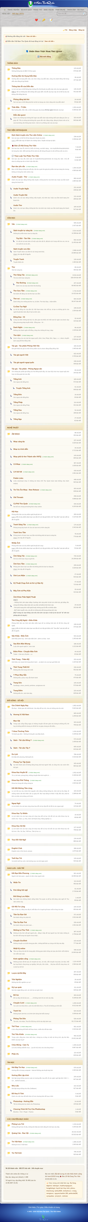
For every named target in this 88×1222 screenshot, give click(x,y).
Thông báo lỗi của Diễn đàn (23, 86)
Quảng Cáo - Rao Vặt (20, 1133)
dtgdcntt (49, 1186)
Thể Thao (15, 1026)
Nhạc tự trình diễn (20, 449)
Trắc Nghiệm (17, 979)
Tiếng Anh (17, 379)
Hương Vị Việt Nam (21, 714)
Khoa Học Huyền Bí (19, 772)
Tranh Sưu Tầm (19, 532)
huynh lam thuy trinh (63, 1188)
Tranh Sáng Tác (19, 524)
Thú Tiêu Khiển (18, 1034)
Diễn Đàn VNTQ (18, 14)
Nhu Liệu (15, 1086)
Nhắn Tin (17, 882)
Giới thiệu (32, 1207)
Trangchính (4, 10)
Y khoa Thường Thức (20, 731)
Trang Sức (17, 683)
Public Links (18, 478)
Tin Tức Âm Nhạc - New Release (26, 490)
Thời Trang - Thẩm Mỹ (20, 659)
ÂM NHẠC (16, 434)
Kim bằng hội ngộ (20, 890)
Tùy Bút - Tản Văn (23, 238)
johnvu (72, 1188)
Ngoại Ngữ (16, 803)
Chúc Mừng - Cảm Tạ (20, 1045)
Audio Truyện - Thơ (19, 177)
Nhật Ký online (19, 948)
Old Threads (18, 497)
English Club (17, 848)
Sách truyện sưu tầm (21, 249)
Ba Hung (73, 1183)
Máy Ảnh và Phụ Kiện (22, 591)
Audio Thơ (17, 205)
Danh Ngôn (17, 327)
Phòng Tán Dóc (19, 1019)
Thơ (13, 267)
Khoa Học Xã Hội (18, 826)
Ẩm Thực (80, 10)
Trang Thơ (37, 10)
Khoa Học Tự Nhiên (20, 813)
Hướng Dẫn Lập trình (20, 1075)
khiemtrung (50, 1191)
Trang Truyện (13, 10)
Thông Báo (16, 68)
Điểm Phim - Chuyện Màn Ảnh (25, 651)
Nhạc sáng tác (19, 441)
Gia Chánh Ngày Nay (20, 705)
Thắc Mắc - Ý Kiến (19, 107)
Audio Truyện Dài (20, 195)
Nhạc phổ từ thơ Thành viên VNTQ (27, 457)
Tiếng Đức (17, 394)
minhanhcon (67, 1191)
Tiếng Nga (17, 419)
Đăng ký (81, 30)
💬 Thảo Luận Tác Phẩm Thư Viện (25, 156)
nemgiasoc (50, 1193)
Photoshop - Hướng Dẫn (23, 1101)
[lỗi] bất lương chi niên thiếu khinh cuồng (68, 1174)
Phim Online (60, 10)
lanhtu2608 (58, 1191)
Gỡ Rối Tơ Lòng (18, 907)
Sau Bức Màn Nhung (21, 644)
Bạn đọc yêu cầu (18, 166)
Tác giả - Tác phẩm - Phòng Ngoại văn (27, 369)
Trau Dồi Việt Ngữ (19, 840)
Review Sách (26, 10)
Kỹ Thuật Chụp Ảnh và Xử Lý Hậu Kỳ (28, 583)
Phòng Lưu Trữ (18, 1124)
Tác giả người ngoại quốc (23, 362)
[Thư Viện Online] (44, 4)
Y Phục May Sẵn (19, 675)
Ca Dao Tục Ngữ (20, 307)
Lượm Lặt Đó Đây (19, 973)
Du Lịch (15, 754)
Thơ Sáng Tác (19, 275)
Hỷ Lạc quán (17, 987)
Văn (13, 224)
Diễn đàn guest (19, 115)
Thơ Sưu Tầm (19, 291)
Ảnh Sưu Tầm (19, 564)
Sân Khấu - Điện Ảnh (20, 636)
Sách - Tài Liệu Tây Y (21, 748)
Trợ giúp (40, 1207)
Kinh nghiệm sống (20, 959)
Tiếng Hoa (17, 410)
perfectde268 (73, 1193)
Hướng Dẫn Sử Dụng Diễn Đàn (24, 76)
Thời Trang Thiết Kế (21, 667)
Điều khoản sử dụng (52, 1207)
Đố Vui (16, 995)
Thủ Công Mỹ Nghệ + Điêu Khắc (24, 620)
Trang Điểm (18, 690)
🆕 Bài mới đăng (44, 57)
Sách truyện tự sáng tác (23, 230)
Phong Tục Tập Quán (21, 762)
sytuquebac (50, 1196)
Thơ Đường (21, 283)
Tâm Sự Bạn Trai (20, 922)
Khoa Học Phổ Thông (20, 780)
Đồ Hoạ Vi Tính (18, 1093)
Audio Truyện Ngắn (21, 189)
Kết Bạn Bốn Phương (20, 873)
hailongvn (56, 1186)
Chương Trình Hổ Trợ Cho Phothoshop (29, 1109)
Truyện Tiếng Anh (23, 388)
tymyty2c (58, 1196)
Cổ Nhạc (16, 464)
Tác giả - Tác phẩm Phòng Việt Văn (26, 346)
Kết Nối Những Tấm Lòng (22, 788)
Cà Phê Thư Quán (20, 504)
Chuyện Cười (18, 1003)
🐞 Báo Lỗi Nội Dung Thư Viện (24, 146)
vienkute (65, 1196)
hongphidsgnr (50, 1188)
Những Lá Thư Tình (21, 930)
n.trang (74, 1191)
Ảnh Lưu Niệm (19, 575)
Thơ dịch (17, 335)
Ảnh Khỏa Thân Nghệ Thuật (24, 597)
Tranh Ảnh (71, 10)
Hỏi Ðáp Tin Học (18, 1067)
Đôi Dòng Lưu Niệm (21, 896)
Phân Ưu (15, 1054)
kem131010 (51, 1176)
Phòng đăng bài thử (21, 99)
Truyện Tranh (18, 259)
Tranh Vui (17, 1011)
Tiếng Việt (6, 14)
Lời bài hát (17, 472)
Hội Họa (15, 512)
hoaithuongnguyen (66, 1186)
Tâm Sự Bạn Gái (20, 914)
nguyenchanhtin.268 (61, 1193)
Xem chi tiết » (31, 36)
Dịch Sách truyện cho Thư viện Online (27, 135)
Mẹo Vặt (16, 721)
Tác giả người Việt (20, 355)
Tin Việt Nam (17, 1142)
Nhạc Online (49, 10)
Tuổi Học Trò (17, 858)
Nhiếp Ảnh (16, 543)
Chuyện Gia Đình (20, 941)
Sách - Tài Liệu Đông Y (22, 740)
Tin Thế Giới (17, 1153)
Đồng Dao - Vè (19, 317)
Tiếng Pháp (17, 402)
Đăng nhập (73, 30)
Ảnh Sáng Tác (19, 556)
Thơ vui (16, 299)
